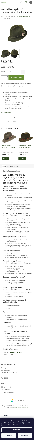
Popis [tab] (4, 166)
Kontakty (3, 368)
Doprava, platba (5, 370)
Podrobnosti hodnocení (23, 17)
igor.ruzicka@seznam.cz (10, 387)
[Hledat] (21, 2)
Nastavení (16, 430)
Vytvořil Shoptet (19, 400)
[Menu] (31, 2)
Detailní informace (6, 112)
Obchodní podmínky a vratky (9, 372)
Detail (5, 158)
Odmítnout (9, 435)
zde (24, 425)
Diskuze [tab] (16, 166)
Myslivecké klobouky (16, 352)
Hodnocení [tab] (10, 166)
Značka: (6, 18)
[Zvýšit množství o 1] (7, 77)
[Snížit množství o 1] (7, 79)
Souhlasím (24, 435)
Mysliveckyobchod (9, 392)
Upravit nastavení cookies (20, 408)
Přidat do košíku (17, 77)
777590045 (7, 390)
